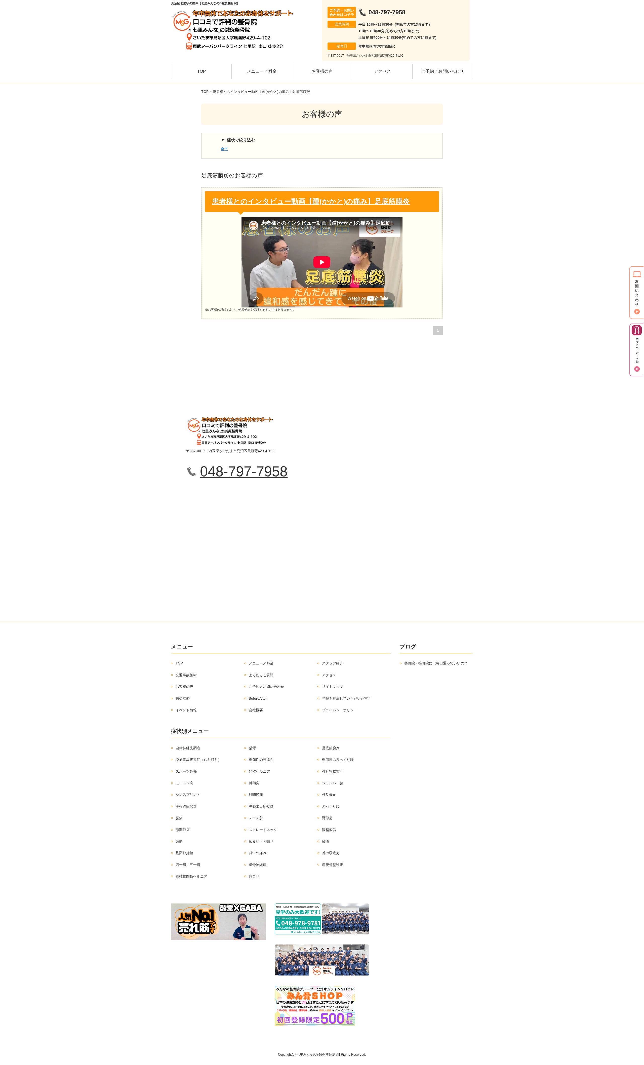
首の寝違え (331, 853)
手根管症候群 (186, 806)
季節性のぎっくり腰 (338, 760)
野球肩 (327, 818)
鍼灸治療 (183, 698)
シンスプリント (188, 795)
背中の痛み (257, 853)
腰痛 (179, 818)
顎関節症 (183, 830)
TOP (201, 71)
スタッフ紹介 (332, 663)
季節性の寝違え (261, 760)
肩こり (254, 876)
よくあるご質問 (261, 675)
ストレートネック (263, 830)
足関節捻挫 (184, 853)
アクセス (382, 71)
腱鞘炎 (254, 783)
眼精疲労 (329, 830)
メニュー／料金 (262, 71)
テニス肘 (256, 818)
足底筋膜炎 (331, 748)
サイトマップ (332, 687)
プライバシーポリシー (339, 710)
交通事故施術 (186, 675)
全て (224, 149)
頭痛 (179, 841)
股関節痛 (256, 795)
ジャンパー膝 (332, 783)
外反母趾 (329, 795)
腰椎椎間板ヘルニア (191, 876)
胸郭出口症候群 (261, 806)
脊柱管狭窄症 (332, 771)
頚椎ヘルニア (259, 771)
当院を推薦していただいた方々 (346, 698)
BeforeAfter (258, 698)
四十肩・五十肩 (188, 865)
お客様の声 (322, 71)
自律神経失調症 (188, 748)
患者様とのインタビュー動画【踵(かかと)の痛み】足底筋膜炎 (311, 201)
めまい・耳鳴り (261, 841)
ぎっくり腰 (331, 806)
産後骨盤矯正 (332, 865)
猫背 (252, 748)
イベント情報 (186, 710)
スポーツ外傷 (186, 771)
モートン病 (184, 783)
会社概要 (256, 710)
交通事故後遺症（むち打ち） (198, 760)
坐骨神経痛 (257, 865)
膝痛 (325, 841)
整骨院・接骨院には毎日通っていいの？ (436, 663)
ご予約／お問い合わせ (442, 71)
